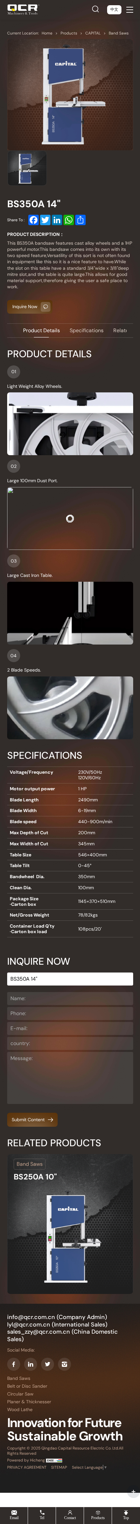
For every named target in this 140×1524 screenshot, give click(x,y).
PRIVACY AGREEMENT (27, 1467)
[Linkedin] (30, 1364)
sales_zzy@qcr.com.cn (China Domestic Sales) (62, 1335)
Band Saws (119, 33)
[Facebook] (13, 1364)
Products (69, 33)
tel (42, 1518)
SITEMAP (59, 1467)
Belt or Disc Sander (27, 1386)
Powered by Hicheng (26, 1460)
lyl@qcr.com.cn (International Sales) (57, 1324)
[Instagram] (64, 1364)
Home (47, 33)
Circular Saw (20, 1394)
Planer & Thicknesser (29, 1402)
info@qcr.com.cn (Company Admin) (57, 1317)
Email (14, 1518)
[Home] (23, 10)
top (126, 1518)
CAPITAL (93, 33)
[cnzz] (54, 1460)
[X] (47, 1364)
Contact (70, 1518)
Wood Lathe (20, 1409)
